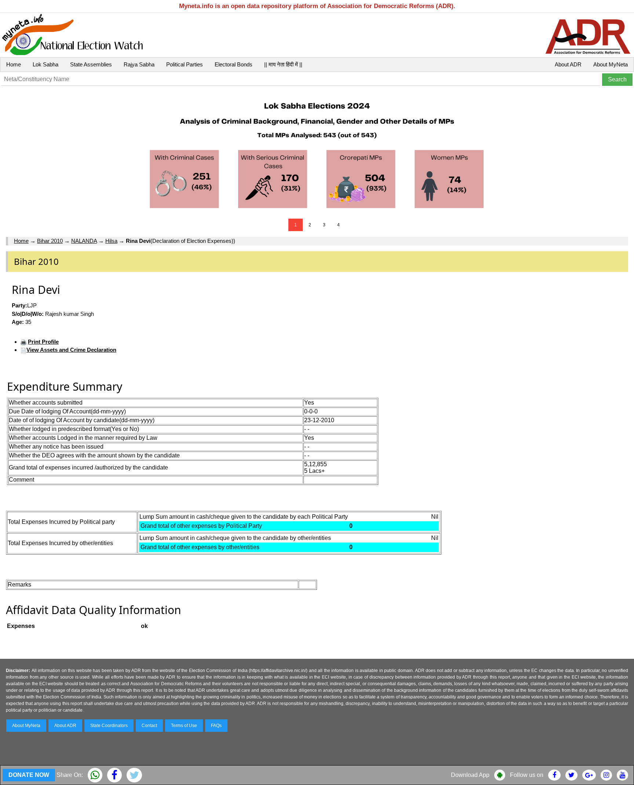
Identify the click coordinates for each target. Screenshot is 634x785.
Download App (470, 775)
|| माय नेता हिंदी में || (283, 64)
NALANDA (84, 241)
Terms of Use (184, 725)
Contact (149, 725)
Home (13, 64)
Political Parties (184, 64)
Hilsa (111, 241)
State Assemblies (91, 64)
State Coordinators (109, 725)
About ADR (568, 64)
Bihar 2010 (50, 241)
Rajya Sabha (139, 64)
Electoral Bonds (233, 64)
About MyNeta (610, 64)
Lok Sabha (45, 64)
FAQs (216, 725)
